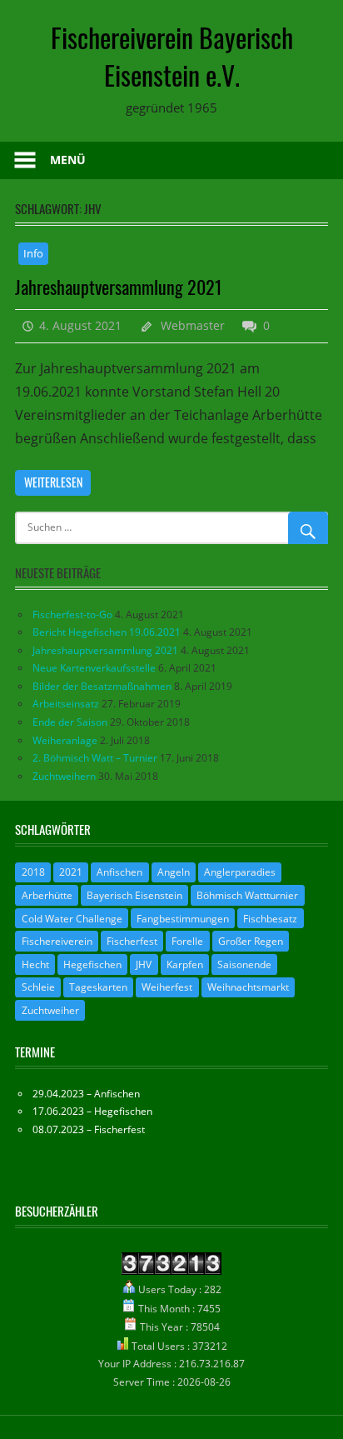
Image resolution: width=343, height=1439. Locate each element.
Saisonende (244, 964)
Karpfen (185, 964)
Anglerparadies (240, 872)
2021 (70, 872)
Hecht (35, 964)
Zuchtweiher (50, 1010)
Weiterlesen (53, 482)
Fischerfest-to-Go (72, 614)
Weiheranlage (64, 740)
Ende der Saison (69, 722)
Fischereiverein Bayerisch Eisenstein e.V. (172, 55)
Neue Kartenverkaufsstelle (94, 668)
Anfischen (119, 872)
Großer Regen (250, 941)
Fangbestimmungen (183, 919)
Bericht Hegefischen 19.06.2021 (106, 632)
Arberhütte (47, 895)
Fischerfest (132, 941)
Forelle (187, 941)
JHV (144, 964)
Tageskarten (98, 987)
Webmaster (193, 325)
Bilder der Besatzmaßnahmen (102, 686)
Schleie (38, 987)
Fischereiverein (57, 941)
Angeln (173, 872)
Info (33, 253)
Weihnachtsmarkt (248, 987)
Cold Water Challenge (72, 919)
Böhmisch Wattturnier (247, 895)
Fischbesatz (270, 919)
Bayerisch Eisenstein (134, 895)
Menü (68, 159)
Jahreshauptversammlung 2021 (118, 286)
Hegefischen (92, 964)
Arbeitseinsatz (65, 704)
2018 (33, 872)
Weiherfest (167, 987)
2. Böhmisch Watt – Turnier (94, 758)
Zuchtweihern (64, 776)
